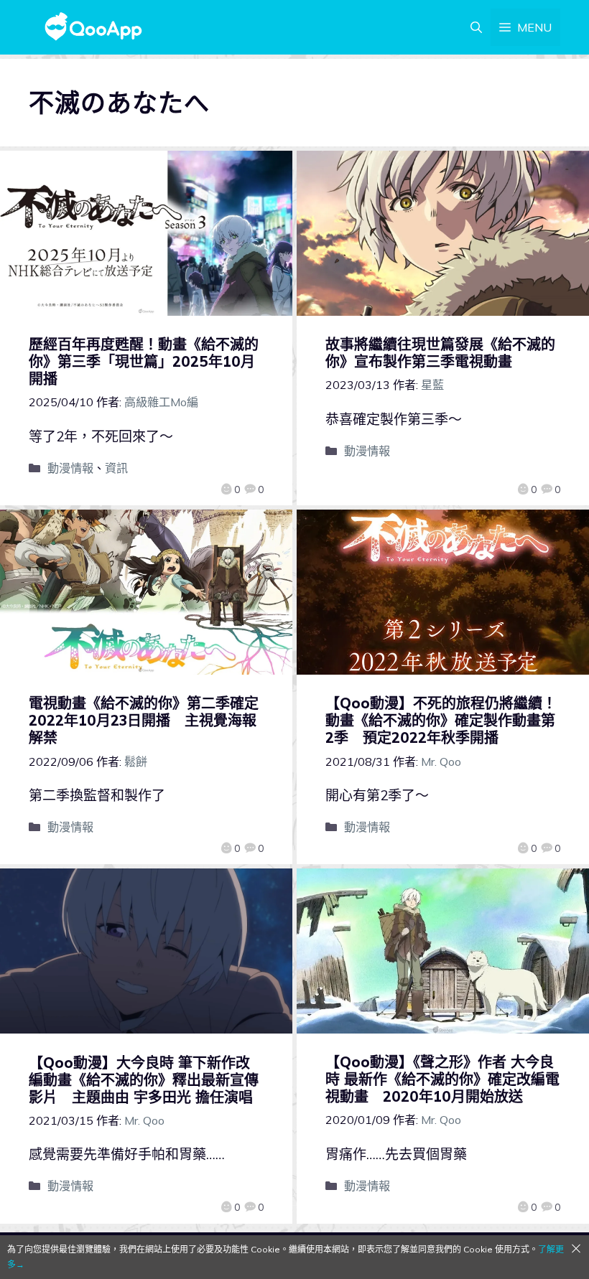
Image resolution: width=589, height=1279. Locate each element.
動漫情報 (70, 468)
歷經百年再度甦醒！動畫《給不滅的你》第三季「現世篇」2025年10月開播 (144, 361)
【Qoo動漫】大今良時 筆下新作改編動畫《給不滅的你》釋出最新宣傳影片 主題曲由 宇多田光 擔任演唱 (144, 1080)
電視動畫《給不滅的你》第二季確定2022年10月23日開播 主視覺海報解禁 (144, 720)
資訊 (116, 468)
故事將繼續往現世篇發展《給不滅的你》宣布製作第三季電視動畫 (440, 352)
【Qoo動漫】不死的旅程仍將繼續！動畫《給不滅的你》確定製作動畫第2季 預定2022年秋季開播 (441, 720)
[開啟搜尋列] (476, 27)
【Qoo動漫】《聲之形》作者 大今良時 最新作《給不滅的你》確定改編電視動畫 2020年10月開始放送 (442, 1079)
